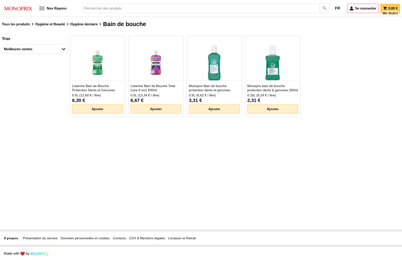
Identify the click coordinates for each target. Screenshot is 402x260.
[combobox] (205, 8)
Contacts (119, 238)
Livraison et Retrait (182, 238)
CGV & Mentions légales (147, 238)
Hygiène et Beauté (50, 24)
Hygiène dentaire (84, 24)
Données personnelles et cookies (85, 238)
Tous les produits (16, 24)
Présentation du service (40, 238)
